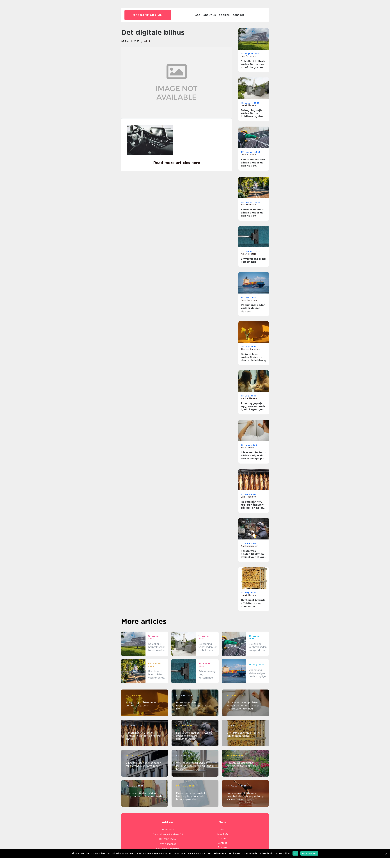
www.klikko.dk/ (170, 848)
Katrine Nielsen (249, 398)
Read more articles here (176, 162)
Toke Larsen (247, 447)
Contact (238, 15)
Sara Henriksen (248, 205)
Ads (197, 15)
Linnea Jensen (248, 155)
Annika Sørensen (249, 546)
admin (147, 41)
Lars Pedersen (248, 56)
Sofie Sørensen (249, 300)
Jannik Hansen (248, 105)
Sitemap (222, 847)
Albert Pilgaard (248, 254)
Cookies (224, 15)
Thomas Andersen (250, 349)
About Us (209, 15)
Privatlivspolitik (309, 853)
